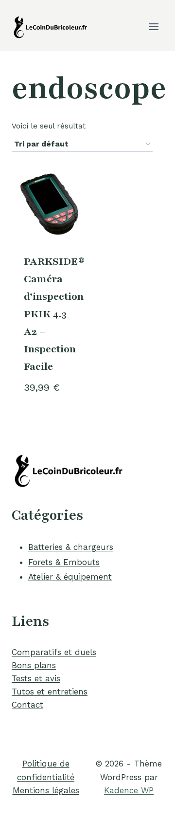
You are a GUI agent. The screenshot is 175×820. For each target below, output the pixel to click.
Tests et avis (36, 678)
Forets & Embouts (64, 562)
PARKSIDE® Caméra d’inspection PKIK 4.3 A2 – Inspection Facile (54, 314)
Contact (27, 705)
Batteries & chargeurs (70, 547)
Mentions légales (46, 790)
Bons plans (34, 665)
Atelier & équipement (70, 577)
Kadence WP (129, 790)
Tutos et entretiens (50, 691)
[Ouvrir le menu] (153, 26)
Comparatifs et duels (54, 652)
